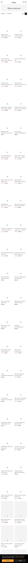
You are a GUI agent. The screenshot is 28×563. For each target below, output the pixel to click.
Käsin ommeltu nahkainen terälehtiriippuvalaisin (6, 423)
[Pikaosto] (7, 31)
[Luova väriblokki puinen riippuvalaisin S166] (7, 145)
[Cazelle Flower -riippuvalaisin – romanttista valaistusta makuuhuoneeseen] (7, 218)
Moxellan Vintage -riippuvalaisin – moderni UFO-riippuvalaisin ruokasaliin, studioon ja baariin (21, 83)
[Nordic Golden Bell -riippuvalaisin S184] (7, 267)
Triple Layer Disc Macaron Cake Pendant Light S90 (20, 204)
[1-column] (23, 14)
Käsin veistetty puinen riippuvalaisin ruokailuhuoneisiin (5, 301)
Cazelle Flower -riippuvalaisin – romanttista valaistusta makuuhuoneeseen (7, 229)
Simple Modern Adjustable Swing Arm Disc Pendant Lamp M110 (6, 107)
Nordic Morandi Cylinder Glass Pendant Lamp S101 (20, 520)
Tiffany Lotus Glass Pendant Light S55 (6, 544)
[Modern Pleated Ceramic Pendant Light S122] (7, 339)
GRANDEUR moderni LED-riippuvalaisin (7, 447)
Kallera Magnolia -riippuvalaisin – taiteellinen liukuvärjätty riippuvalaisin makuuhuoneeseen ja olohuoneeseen (20, 180)
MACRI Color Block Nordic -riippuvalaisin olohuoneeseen (21, 107)
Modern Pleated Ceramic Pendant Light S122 (6, 350)
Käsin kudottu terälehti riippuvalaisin (5, 326)
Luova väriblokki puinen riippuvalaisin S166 (6, 156)
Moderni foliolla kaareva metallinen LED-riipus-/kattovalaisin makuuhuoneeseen (6, 520)
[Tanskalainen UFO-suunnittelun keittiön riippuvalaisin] (21, 24)
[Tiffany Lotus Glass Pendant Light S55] (7, 533)
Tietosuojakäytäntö (19, 557)
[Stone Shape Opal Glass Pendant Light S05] (21, 364)
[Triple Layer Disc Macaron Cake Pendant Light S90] (21, 194)
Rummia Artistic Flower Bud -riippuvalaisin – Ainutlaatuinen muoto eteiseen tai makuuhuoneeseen (7, 180)
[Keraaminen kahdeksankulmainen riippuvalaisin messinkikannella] (21, 315)
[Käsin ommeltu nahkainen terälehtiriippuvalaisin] (7, 412)
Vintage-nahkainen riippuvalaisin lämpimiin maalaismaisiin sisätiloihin (20, 471)
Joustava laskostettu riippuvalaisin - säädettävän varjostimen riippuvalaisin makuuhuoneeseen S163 (6, 59)
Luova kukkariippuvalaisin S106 (20, 59)
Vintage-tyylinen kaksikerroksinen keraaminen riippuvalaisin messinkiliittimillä (7, 398)
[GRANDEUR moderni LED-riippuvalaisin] (7, 436)
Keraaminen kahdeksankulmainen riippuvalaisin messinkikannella (19, 326)
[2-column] (26, 14)
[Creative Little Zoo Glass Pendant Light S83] (21, 533)
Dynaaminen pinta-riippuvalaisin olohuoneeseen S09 (7, 132)
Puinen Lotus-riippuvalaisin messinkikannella (20, 277)
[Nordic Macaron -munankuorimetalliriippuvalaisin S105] (21, 121)
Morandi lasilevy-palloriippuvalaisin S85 (5, 35)
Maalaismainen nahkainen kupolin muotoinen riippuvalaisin (20, 301)
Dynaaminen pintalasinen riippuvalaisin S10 (20, 423)
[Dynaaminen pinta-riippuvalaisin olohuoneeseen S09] (7, 121)
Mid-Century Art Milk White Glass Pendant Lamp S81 (20, 398)
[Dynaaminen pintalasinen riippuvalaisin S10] (21, 412)
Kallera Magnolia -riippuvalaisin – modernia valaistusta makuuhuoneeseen (7, 204)
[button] (25, 2)
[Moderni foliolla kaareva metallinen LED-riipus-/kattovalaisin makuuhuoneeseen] (7, 509)
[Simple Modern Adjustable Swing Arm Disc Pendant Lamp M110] (7, 97)
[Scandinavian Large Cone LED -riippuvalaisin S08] (21, 436)
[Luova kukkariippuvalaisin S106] (21, 48)
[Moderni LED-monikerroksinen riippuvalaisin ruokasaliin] (21, 339)
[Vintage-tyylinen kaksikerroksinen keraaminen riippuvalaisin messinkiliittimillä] (7, 388)
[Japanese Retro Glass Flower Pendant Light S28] (7, 485)
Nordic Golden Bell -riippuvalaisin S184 (5, 277)
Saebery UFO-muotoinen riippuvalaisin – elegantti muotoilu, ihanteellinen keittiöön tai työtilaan (20, 156)
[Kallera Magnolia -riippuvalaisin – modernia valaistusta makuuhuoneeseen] (7, 194)
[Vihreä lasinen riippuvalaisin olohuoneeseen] (7, 461)
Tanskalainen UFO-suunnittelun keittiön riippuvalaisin (19, 35)
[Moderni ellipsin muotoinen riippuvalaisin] (21, 485)
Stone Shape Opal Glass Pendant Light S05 (19, 374)
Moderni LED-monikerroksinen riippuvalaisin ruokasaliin (20, 350)
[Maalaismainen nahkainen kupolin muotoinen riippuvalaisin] (21, 291)
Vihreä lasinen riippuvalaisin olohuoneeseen (7, 471)
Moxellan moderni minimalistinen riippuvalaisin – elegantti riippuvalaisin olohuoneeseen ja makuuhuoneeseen (7, 83)
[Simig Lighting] (14, 2)
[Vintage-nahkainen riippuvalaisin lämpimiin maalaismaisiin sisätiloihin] (21, 461)
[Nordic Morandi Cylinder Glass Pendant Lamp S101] (21, 509)
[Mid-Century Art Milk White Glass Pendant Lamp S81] (21, 388)
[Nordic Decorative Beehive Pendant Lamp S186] (21, 242)
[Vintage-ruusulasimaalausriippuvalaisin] (7, 364)
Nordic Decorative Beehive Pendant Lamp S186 (20, 253)
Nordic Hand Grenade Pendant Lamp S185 (7, 253)
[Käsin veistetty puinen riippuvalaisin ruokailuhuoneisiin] (7, 291)
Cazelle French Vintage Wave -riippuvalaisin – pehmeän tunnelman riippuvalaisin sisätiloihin (21, 229)
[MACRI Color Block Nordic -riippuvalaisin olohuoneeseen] (21, 97)
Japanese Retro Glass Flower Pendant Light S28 (7, 495)
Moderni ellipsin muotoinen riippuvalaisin (20, 495)
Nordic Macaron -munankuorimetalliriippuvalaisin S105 (21, 132)
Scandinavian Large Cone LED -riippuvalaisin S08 (20, 447)
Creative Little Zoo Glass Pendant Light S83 (20, 544)
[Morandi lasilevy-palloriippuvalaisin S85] (7, 24)
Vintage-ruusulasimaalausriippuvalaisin (7, 374)
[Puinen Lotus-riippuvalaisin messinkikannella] (21, 267)
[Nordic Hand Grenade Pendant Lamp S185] (7, 242)
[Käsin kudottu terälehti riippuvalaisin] (7, 315)
